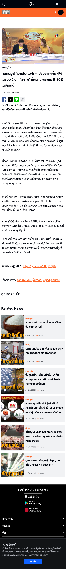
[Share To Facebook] (4, 99)
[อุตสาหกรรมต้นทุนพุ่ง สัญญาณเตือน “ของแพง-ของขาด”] (12, 465)
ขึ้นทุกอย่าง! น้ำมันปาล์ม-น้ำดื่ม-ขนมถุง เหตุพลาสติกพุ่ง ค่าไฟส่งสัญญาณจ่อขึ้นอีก (42, 379)
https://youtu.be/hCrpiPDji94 (39, 266)
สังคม (27, 344)
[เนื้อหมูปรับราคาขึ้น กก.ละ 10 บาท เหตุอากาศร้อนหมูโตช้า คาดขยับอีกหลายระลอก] (12, 438)
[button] (17, 46)
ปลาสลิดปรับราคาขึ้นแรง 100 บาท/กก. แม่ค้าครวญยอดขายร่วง (44, 351)
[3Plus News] (8, 13)
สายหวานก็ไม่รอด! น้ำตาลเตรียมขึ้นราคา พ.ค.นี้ (43, 324)
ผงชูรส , (47, 280)
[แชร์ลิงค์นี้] (22, 99)
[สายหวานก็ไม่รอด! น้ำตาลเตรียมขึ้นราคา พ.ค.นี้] (12, 327)
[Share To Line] (16, 99)
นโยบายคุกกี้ (43, 555)
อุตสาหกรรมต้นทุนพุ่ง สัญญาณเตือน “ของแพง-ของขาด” (42, 462)
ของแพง (55, 280)
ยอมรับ (33, 561)
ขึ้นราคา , (38, 280)
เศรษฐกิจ (29, 318)
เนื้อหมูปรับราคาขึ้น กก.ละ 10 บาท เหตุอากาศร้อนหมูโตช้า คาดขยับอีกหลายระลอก (44, 436)
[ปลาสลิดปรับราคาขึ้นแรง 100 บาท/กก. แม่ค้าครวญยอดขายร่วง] (12, 353)
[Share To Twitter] (10, 99)
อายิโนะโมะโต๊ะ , (25, 280)
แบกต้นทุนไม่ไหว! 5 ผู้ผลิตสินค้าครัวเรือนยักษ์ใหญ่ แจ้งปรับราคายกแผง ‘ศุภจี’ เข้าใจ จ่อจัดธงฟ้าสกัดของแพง (44, 408)
